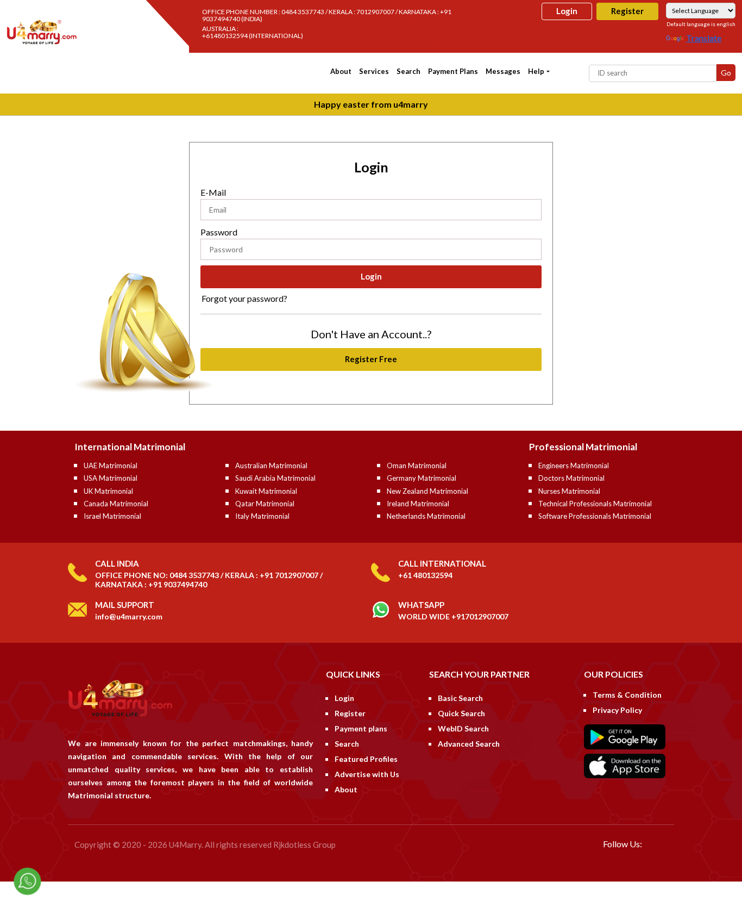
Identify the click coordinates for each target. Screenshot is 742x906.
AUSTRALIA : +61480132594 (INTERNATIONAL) (252, 32)
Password (218, 232)
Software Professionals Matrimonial (594, 516)
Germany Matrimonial (421, 478)
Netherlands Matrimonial (426, 516)
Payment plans (453, 71)
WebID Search (463, 728)
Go (726, 72)
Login (566, 11)
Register (627, 11)
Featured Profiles (366, 759)
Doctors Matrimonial (571, 478)
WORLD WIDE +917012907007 (453, 616)
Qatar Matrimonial (264, 503)
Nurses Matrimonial (569, 491)
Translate (703, 38)
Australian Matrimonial (271, 465)
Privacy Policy (617, 710)
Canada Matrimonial (116, 503)
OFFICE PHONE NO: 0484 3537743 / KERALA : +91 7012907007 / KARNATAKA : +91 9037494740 (209, 579)
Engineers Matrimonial (573, 465)
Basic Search (460, 698)
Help (536, 71)
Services (374, 71)
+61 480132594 (425, 575)
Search (408, 71)
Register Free (371, 359)
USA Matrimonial (110, 478)
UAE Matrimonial (110, 465)
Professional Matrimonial (583, 446)
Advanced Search (469, 743)
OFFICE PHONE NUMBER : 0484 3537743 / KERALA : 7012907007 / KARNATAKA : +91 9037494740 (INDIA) (326, 15)
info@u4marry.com (128, 616)
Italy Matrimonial (262, 516)
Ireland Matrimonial (418, 503)
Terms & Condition (627, 694)
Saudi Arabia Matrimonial (275, 478)
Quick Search (461, 713)
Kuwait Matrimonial (266, 491)
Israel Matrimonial (112, 516)
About (340, 71)
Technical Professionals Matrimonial (595, 503)
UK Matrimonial (108, 491)
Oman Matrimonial (417, 465)
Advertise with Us (367, 774)
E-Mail (213, 192)
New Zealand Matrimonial (427, 491)
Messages (503, 71)
